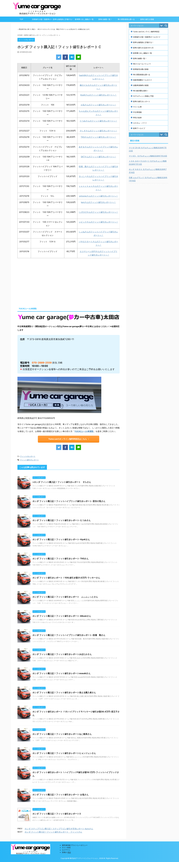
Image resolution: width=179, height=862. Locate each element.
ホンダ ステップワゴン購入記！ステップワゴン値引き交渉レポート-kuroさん (59, 828)
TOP (21, 19)
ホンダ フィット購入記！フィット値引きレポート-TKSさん (60, 558)
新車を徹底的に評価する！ (63, 19)
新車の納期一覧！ (105, 19)
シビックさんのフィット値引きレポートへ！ (98, 222)
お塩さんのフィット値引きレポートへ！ (98, 105)
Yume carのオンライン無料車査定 (146, 32)
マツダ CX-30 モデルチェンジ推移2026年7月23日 (148, 149)
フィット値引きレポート (29, 460)
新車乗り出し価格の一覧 (84, 19)
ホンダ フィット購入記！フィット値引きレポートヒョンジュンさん (64, 753)
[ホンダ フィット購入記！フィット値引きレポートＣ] (71, 57)
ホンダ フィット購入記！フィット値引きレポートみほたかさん (62, 654)
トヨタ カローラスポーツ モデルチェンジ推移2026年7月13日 (148, 162)
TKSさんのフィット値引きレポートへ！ (98, 137)
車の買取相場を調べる (126, 19)
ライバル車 (137, 107)
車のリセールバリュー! (142, 64)
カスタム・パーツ (140, 123)
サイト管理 (66, 848)
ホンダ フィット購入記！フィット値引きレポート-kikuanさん (61, 616)
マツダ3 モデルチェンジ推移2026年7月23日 (148, 156)
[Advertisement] (39, 281)
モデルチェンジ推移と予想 (143, 96)
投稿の (66, 852)
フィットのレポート (27, 456)
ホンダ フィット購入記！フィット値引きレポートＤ (56, 813)
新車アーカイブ (139, 128)
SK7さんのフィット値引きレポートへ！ (98, 156)
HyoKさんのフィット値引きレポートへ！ (98, 95)
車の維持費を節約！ (140, 91)
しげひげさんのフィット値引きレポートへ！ (98, 212)
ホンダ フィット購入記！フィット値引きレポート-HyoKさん (61, 539)
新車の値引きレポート (141, 101)
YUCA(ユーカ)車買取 (84, 431)
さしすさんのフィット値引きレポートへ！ (98, 130)
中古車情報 (137, 112)
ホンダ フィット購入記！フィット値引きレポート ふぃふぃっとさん (65, 596)
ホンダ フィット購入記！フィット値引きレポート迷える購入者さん (64, 692)
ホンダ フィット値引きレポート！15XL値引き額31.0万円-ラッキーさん (66, 577)
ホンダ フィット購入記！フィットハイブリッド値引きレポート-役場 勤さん (68, 635)
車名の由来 (137, 117)
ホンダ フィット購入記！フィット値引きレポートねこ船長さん (62, 734)
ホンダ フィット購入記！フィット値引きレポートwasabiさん (61, 673)
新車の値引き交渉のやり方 (143, 48)
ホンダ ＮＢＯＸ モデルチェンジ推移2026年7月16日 (148, 171)
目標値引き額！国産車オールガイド (42, 20)
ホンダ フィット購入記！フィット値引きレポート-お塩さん (60, 794)
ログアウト (66, 850)
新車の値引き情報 (147, 19)
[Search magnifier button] (166, 25)
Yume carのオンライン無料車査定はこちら (67, 439)
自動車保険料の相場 (140, 85)
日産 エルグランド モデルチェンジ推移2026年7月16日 (148, 179)
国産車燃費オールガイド (142, 80)
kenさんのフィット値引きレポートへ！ (98, 202)
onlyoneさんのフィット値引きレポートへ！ (98, 196)
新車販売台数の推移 (140, 69)
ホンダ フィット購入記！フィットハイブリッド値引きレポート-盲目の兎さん (68, 501)
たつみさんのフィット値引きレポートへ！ (98, 121)
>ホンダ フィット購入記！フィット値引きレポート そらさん (61, 482)
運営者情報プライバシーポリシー (75, 845)
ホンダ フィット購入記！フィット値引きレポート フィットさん (53, 832)
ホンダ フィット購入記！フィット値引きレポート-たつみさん (61, 520)
